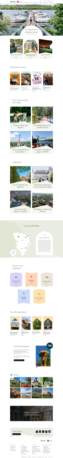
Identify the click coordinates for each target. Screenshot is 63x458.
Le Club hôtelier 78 (34, 447)
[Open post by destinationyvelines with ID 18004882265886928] (37, 382)
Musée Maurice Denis (45, 447)
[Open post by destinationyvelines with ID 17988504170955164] (26, 393)
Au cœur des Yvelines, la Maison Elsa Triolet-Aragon (36, 332)
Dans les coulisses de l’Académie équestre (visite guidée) (47, 88)
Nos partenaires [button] (34, 444)
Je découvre (15, 282)
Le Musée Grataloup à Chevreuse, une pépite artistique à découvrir (46, 333)
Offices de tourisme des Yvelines (36, 446)
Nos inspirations (41, 2)
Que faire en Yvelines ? (26, 2)
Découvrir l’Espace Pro (23, 446)
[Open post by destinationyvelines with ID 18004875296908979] (26, 382)
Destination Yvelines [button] (13, 444)
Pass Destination (51, 2)
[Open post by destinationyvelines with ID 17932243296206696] (47, 382)
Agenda (31, 2)
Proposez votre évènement (24, 447)
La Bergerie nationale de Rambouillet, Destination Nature (25, 333)
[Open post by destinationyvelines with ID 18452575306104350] (47, 393)
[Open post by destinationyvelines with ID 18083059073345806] (15, 382)
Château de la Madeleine (45, 446)
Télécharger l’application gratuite (18, 360)
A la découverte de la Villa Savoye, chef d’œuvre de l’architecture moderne (14, 333)
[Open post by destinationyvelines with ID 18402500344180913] (37, 393)
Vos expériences (46, 2)
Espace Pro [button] (22, 444)
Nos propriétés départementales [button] (47, 444)
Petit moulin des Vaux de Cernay (46, 451)
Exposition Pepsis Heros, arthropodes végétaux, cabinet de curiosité (37, 89)
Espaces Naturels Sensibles (46, 452)
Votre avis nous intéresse (13, 450)
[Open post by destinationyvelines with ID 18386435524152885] (15, 393)
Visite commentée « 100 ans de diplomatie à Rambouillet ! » (15, 88)
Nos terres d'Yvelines (35, 2)
